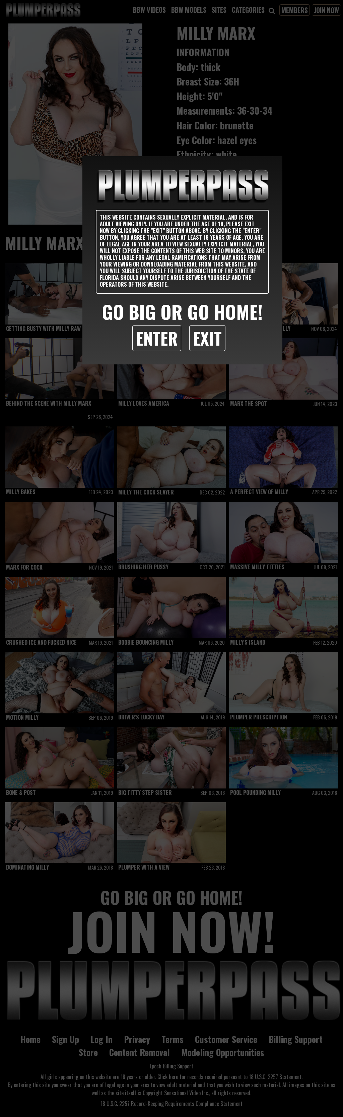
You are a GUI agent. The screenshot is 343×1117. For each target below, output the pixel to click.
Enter (157, 338)
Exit (207, 338)
